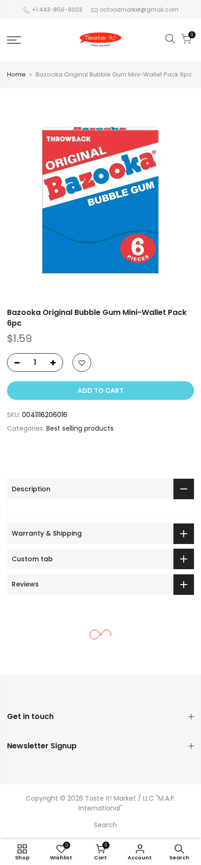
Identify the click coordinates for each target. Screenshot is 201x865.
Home (16, 74)
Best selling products (80, 428)
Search (105, 825)
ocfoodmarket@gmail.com (139, 10)
